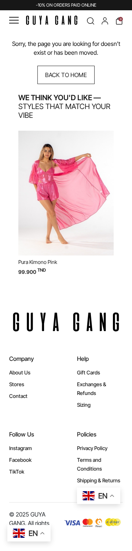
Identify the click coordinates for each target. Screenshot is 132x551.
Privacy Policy (92, 448)
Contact (18, 396)
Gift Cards (88, 372)
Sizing (84, 405)
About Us (19, 372)
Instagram (20, 448)
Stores (16, 384)
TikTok (16, 471)
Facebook (20, 460)
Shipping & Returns (98, 480)
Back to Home (66, 75)
